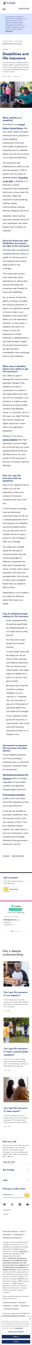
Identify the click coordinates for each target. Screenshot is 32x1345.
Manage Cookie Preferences (16, 1331)
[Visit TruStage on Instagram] (12, 1204)
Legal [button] (15, 1180)
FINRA (21, 1251)
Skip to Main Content (6, 0)
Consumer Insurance (10, 1302)
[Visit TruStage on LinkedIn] (20, 1204)
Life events (6, 856)
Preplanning (7, 1305)
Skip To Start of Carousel (11, 936)
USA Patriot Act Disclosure (12, 1237)
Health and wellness (18, 856)
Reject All (15, 1336)
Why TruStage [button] (15, 1169)
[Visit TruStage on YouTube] (27, 1204)
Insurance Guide (8, 41)
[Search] (26, 1195)
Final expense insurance (14, 795)
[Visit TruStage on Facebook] (4, 1204)
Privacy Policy (19, 1328)
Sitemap (5, 1214)
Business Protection (12, 1309)
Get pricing (14, 889)
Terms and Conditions (10, 1231)
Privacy (22, 1231)
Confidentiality (18, 1234)
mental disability (10, 440)
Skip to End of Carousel (11, 905)
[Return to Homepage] (9, 3)
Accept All (16, 1341)
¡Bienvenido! (6, 1210)
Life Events (18, 41)
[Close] (30, 1319)
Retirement (25, 1305)
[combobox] (13, 1195)
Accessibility (7, 1234)
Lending (16, 1305)
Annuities (22, 1302)
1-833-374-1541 (23, 8)
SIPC (26, 1251)
